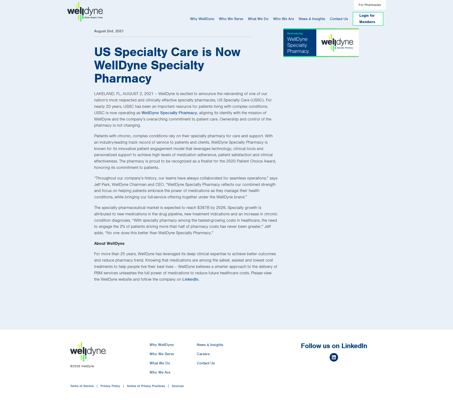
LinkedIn (190, 279)
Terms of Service (82, 386)
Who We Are (283, 19)
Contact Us (339, 19)
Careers (203, 354)
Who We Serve (231, 19)
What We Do (258, 19)
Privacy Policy (110, 386)
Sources (178, 386)
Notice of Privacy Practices (146, 386)
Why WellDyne (202, 19)
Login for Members (367, 18)
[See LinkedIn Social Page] (334, 358)
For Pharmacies (370, 5)
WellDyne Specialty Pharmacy (169, 112)
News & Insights (312, 19)
